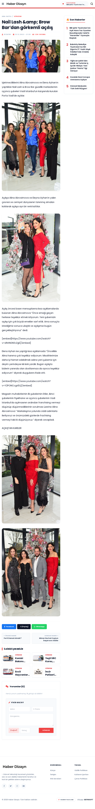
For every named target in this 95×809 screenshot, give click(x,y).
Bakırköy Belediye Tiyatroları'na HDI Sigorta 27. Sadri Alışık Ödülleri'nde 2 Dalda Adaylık (80, 49)
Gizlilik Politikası (80, 770)
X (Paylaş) (24, 627)
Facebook (10, 627)
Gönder (46, 730)
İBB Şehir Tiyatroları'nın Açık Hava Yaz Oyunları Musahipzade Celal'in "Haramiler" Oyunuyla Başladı (80, 33)
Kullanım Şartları (81, 774)
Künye (52, 770)
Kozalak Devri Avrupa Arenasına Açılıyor (80, 78)
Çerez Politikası (80, 779)
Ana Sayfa (6, 16)
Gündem (18, 16)
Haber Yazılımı (67, 800)
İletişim (53, 774)
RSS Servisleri (55, 779)
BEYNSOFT (88, 799)
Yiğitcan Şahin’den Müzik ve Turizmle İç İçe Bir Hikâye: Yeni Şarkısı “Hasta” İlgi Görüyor (79, 66)
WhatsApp (40, 627)
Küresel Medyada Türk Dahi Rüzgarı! (78, 87)
